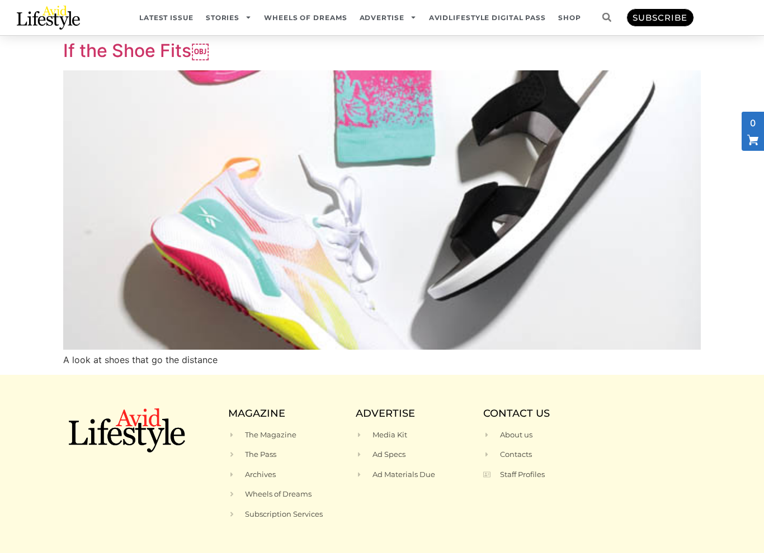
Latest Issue (166, 17)
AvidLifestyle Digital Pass (487, 17)
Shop (569, 17)
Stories (222, 17)
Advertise (382, 17)
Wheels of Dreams (305, 17)
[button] (606, 17)
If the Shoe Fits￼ (136, 50)
